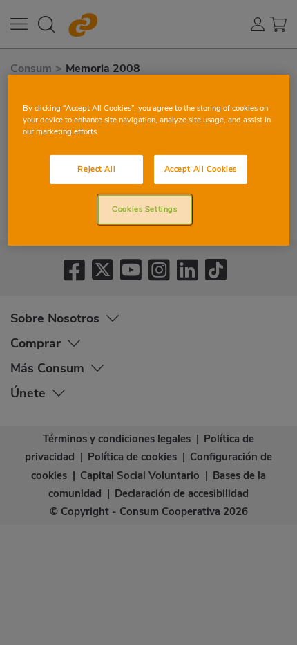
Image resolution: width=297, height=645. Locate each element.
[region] (149, 160)
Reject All (96, 168)
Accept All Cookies (200, 168)
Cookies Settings (144, 209)
